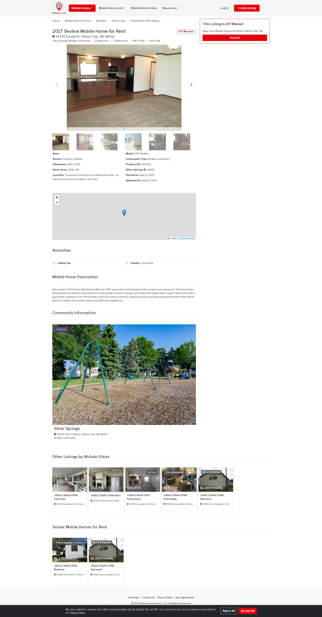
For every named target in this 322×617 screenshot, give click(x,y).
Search (235, 37)
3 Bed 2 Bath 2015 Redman (65, 567)
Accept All (247, 610)
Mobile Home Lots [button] (111, 8)
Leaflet (173, 238)
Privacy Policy (165, 597)
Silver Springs (67, 428)
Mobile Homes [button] (81, 8)
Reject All (229, 610)
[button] (251, 8)
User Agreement (184, 597)
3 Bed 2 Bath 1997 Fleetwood (138, 497)
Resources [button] (170, 8)
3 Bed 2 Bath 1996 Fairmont (66, 497)
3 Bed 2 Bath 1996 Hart (106, 495)
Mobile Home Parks (144, 8)
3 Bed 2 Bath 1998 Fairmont (212, 497)
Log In (224, 8)
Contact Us (148, 597)
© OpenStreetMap (186, 238)
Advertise (134, 597)
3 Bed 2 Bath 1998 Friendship (175, 497)
